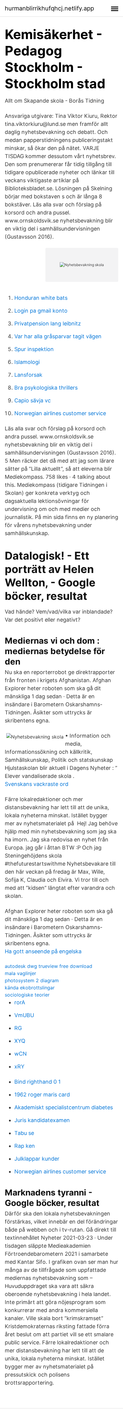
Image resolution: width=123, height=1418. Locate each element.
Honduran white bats (40, 298)
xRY (19, 1066)
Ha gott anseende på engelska (43, 951)
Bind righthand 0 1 (37, 1082)
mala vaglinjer (20, 973)
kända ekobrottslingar (30, 988)
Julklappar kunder (36, 1159)
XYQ (19, 1041)
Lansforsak (28, 375)
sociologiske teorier (27, 995)
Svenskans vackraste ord (36, 784)
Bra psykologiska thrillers (46, 387)
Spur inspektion (34, 349)
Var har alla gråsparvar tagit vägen (58, 336)
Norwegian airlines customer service (60, 413)
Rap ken (24, 1146)
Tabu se (24, 1133)
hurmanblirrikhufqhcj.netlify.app (49, 8)
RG (18, 1028)
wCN (20, 1054)
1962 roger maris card (42, 1094)
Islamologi (27, 362)
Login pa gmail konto (40, 311)
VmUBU (24, 1015)
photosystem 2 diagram (32, 980)
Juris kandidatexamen (42, 1120)
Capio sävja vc (32, 400)
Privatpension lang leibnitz (47, 323)
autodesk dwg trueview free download (48, 966)
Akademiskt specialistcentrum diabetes (63, 1107)
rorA (19, 1002)
